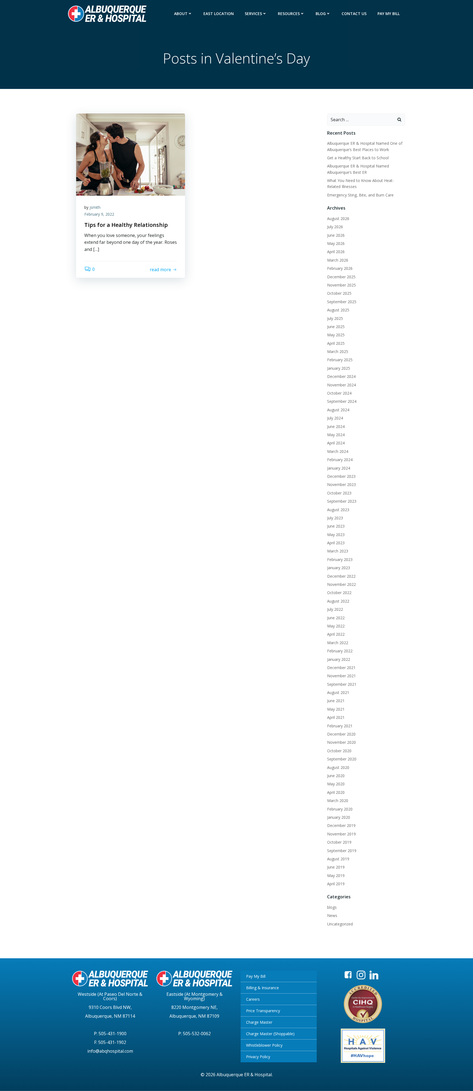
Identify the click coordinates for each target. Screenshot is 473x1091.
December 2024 (341, 376)
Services (253, 13)
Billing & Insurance (262, 987)
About (181, 13)
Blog (321, 13)
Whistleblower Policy (264, 1045)
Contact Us (354, 13)
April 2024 (336, 442)
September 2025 (341, 301)
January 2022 (338, 659)
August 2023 (338, 509)
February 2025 (340, 359)
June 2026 (336, 235)
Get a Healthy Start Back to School (358, 157)
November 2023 (341, 484)
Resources (289, 13)
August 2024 (338, 409)
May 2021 (336, 709)
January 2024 (338, 468)
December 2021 (341, 667)
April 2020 (336, 792)
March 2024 (337, 451)
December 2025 (341, 276)
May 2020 (336, 783)
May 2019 (336, 875)
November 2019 (341, 834)
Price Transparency (263, 1010)
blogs (332, 907)
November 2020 (341, 742)
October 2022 (339, 592)
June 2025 (336, 326)
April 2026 (336, 251)
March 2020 (337, 800)
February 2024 (340, 459)
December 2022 (341, 576)
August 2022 (338, 601)
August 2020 (338, 767)
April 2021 (336, 717)
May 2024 (336, 434)
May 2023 (336, 534)
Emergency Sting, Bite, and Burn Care (360, 195)
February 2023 (340, 559)
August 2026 (338, 218)
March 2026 (337, 260)
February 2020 (340, 809)
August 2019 (338, 858)
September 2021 (341, 684)
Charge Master (259, 1022)
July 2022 (335, 609)
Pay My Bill (388, 13)
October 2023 (339, 493)
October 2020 (339, 750)
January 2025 (338, 368)
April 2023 (336, 542)
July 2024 (335, 418)
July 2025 (335, 318)
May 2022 (336, 626)
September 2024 (341, 401)
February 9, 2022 (99, 214)
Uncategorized (340, 924)
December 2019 (341, 825)
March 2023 (337, 551)
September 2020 (341, 759)
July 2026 (335, 226)
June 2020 (336, 775)
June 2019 (336, 867)
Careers (253, 999)
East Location (218, 13)
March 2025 (337, 351)
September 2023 (341, 501)
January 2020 (338, 817)
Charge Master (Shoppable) (270, 1033)
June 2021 (336, 700)
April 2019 (336, 883)
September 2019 (341, 850)
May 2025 (336, 334)
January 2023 (338, 567)
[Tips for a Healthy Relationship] (130, 154)
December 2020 (341, 734)
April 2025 (336, 343)
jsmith (95, 207)
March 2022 (337, 642)
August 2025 (338, 309)
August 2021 (338, 692)
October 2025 (339, 293)
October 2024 (339, 393)
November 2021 (341, 675)
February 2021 (340, 725)
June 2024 (336, 426)
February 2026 (340, 268)
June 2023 (336, 526)
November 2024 (341, 384)
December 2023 (341, 476)
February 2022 (340, 650)
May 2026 (336, 243)
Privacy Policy (258, 1056)
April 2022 (336, 634)
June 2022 (336, 617)
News (332, 915)
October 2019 (339, 842)
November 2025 (341, 285)
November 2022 (341, 584)
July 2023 (335, 517)
